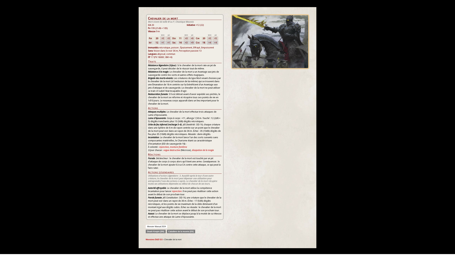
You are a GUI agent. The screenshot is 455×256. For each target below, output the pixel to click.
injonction (164, 146)
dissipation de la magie (203, 150)
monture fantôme (178, 146)
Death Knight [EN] (155, 231)
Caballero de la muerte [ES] (181, 231)
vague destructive (172, 150)
